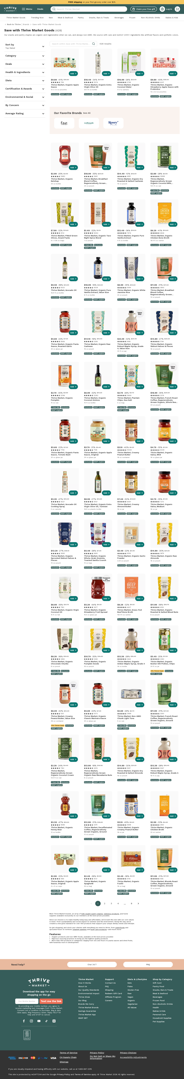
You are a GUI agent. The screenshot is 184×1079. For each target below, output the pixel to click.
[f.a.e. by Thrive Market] (65, 123)
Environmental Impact (88, 993)
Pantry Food (158, 986)
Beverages (119, 17)
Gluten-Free (133, 990)
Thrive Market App (87, 1014)
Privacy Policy (97, 1053)
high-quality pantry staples (92, 914)
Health (156, 1007)
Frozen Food (158, 1000)
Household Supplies (162, 1018)
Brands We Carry (86, 1004)
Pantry (81, 17)
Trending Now (37, 17)
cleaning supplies (80, 929)
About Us (82, 986)
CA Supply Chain (68, 1057)
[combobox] (89, 9)
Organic (131, 1000)
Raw (129, 993)
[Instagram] (31, 1021)
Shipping (109, 990)
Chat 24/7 (92, 964)
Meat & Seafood (65, 17)
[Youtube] (39, 1021)
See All (87, 113)
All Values (132, 1007)
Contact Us (110, 983)
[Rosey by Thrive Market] (114, 123)
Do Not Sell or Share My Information (102, 1057)
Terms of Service (68, 1053)
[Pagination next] (138, 903)
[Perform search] (54, 9)
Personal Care (159, 1014)
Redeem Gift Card (113, 993)
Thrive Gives (84, 997)
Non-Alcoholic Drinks (150, 17)
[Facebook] (24, 1021)
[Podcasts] (54, 1021)
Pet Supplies (158, 1021)
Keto (130, 983)
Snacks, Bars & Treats (99, 17)
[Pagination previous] (91, 903)
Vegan (130, 997)
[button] (177, 9)
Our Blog (82, 1000)
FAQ (148, 964)
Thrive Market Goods (15, 17)
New (51, 17)
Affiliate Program (113, 997)
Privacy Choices (128, 1053)
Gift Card (157, 983)
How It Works (84, 983)
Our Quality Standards (88, 990)
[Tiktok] (46, 1021)
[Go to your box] (177, 9)
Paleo (130, 986)
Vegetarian (133, 1004)
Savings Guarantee (87, 1011)
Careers (108, 1000)
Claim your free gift (145, 9)
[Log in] (162, 9)
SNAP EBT (83, 1018)
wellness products (111, 914)
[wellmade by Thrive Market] (90, 123)
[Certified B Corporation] (27, 1035)
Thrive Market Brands (88, 1007)
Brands (26, 24)
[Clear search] (126, 9)
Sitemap (64, 1062)
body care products (99, 929)
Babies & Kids (172, 17)
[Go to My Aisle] (10, 9)
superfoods (120, 928)
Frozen (132, 17)
